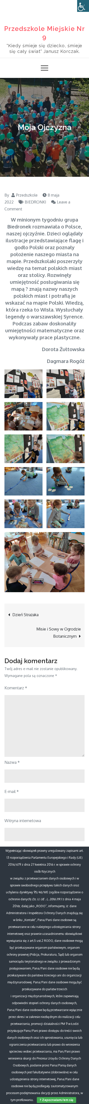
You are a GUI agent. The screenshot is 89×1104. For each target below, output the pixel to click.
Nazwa (12, 762)
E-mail (11, 791)
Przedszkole (27, 195)
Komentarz (15, 687)
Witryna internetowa (22, 820)
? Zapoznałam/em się (56, 1100)
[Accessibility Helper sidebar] (83, 6)
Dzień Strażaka (25, 614)
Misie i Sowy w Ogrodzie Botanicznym (58, 633)
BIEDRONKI (35, 202)
